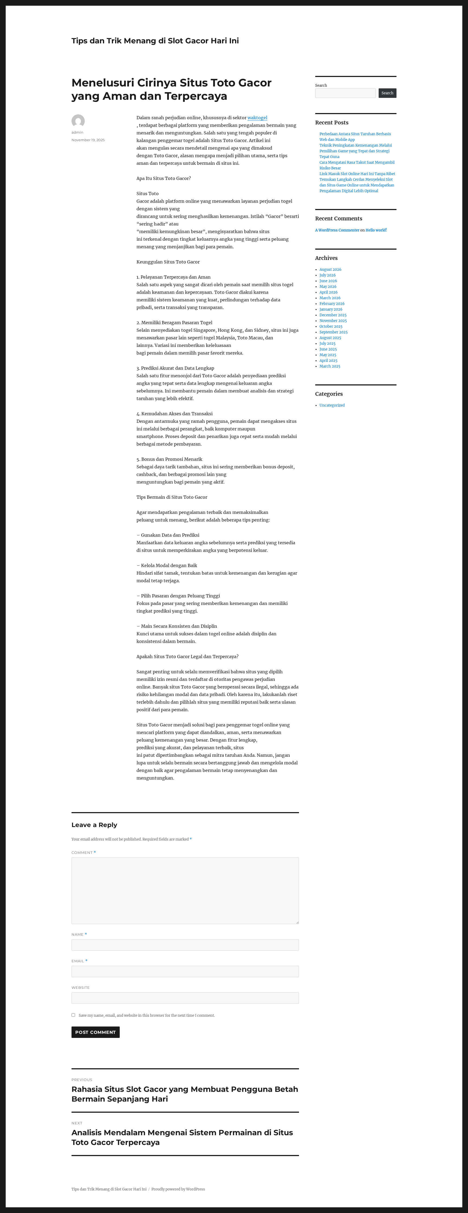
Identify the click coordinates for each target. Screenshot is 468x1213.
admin (77, 132)
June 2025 (328, 349)
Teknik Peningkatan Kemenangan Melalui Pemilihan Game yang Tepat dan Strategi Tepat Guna (356, 151)
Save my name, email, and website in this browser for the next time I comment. (147, 1015)
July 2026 (328, 275)
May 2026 (328, 286)
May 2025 (328, 355)
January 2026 (331, 309)
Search (321, 85)
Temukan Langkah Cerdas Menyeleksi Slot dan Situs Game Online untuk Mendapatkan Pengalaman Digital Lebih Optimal (357, 185)
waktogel (257, 117)
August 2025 (330, 338)
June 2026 (328, 281)
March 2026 (330, 298)
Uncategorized (332, 405)
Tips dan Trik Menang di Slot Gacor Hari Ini (155, 40)
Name (79, 934)
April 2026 (329, 292)
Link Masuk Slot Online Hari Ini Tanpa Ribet (357, 174)
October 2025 (331, 326)
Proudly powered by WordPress (178, 1189)
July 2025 (328, 343)
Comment (84, 852)
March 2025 (330, 366)
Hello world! (376, 230)
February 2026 (332, 303)
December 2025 (333, 315)
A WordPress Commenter (337, 230)
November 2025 (333, 320)
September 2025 (334, 332)
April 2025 (328, 360)
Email (80, 961)
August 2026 (331, 269)
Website (81, 987)
